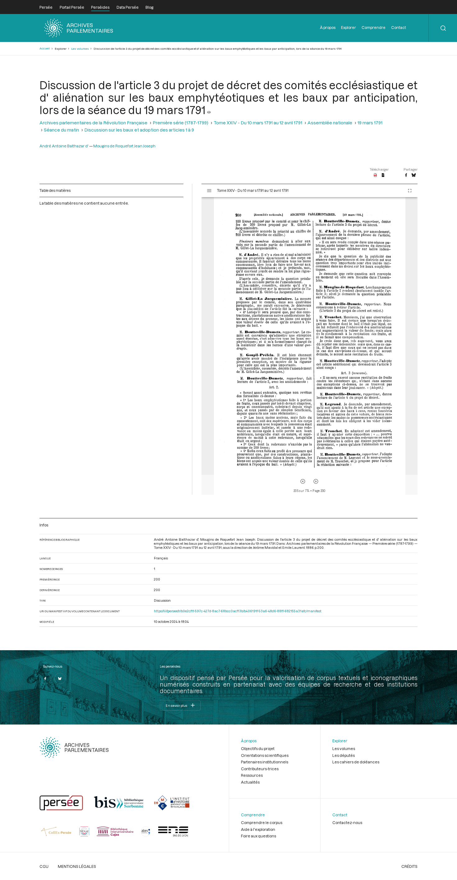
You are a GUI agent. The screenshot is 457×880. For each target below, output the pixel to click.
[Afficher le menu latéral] (209, 190)
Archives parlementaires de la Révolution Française (93, 122)
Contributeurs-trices (260, 769)
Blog (149, 7)
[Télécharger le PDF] (375, 175)
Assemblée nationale (329, 122)
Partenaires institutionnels (264, 762)
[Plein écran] (409, 190)
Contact (398, 27)
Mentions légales (77, 866)
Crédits (409, 866)
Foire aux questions (258, 836)
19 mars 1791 (370, 122)
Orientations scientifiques (265, 755)
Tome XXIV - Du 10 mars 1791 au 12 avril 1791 (258, 122)
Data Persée (128, 7)
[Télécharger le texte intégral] (383, 175)
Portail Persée (72, 7)
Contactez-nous (347, 822)
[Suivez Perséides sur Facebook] (45, 678)
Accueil (44, 48)
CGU (43, 866)
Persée (46, 7)
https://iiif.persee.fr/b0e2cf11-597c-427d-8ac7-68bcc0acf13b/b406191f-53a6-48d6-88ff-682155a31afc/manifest (237, 611)
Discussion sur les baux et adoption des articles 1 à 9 (139, 129)
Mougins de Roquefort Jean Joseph (124, 146)
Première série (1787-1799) (180, 122)
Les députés (343, 755)
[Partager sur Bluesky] (414, 175)
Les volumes (80, 48)
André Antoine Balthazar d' (64, 146)
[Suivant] (315, 481)
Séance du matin (61, 129)
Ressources (252, 775)
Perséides (100, 7)
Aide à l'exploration (258, 829)
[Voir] (209, 110)
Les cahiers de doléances (355, 762)
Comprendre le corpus (261, 822)
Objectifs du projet (258, 748)
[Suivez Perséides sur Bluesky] (60, 678)
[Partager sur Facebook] (406, 175)
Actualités (250, 782)
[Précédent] (302, 481)
